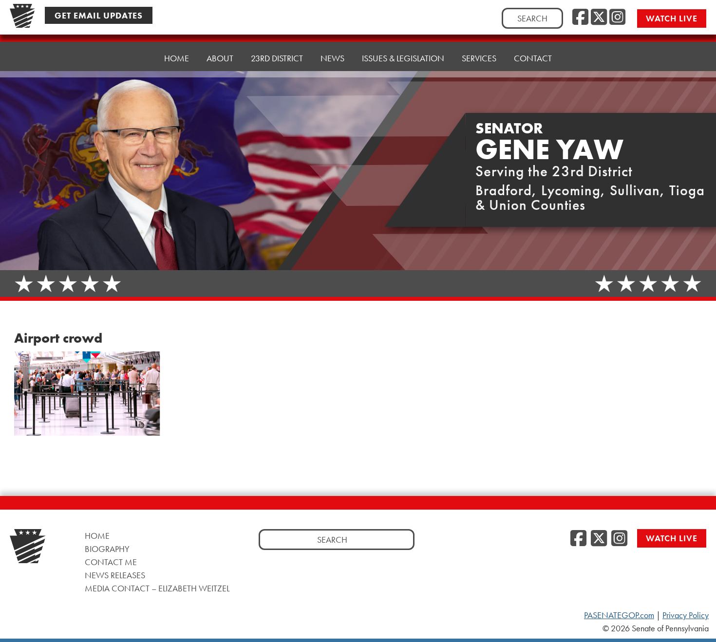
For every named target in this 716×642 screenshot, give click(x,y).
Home (176, 58)
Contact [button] (533, 58)
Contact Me (111, 562)
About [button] (220, 58)
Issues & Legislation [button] (403, 58)
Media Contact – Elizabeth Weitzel (157, 588)
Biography (107, 548)
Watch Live (671, 18)
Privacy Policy (685, 615)
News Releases (115, 575)
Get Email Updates (99, 15)
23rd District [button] (277, 58)
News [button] (332, 58)
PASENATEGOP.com (619, 615)
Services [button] (479, 58)
